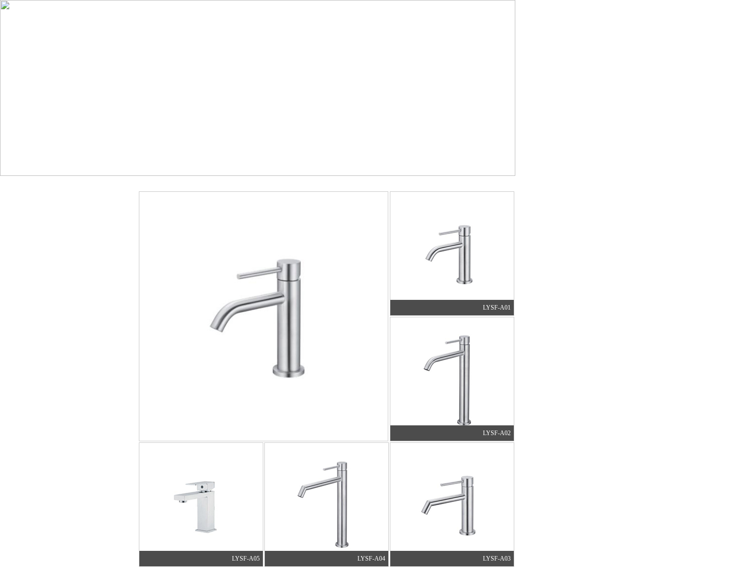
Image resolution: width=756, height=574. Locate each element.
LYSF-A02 (498, 433)
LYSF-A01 (498, 307)
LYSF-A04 (372, 558)
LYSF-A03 (498, 558)
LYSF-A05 (247, 558)
